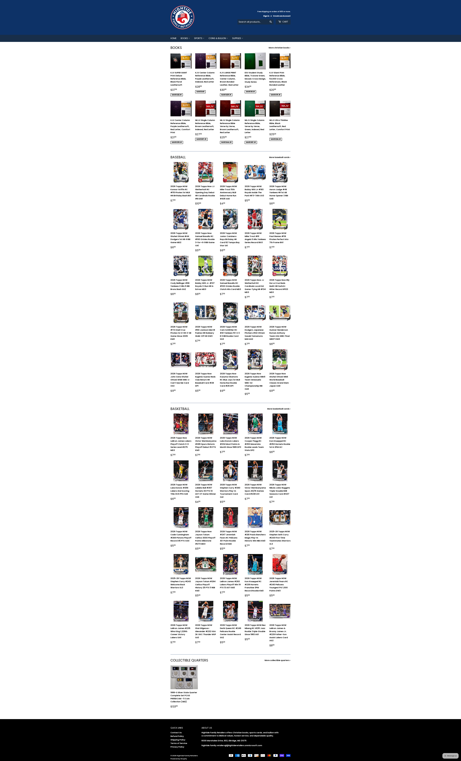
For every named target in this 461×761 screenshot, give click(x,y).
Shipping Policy (177, 739)
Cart (285, 21)
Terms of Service (178, 743)
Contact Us (176, 732)
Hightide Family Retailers (187, 756)
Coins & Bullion (218, 38)
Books (184, 38)
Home (173, 38)
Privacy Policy (177, 747)
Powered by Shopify (178, 759)
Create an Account (282, 16)
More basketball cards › (279, 408)
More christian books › (280, 47)
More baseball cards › (280, 157)
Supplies (237, 38)
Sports (198, 38)
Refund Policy (177, 736)
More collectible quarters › (278, 660)
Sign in (266, 16)
